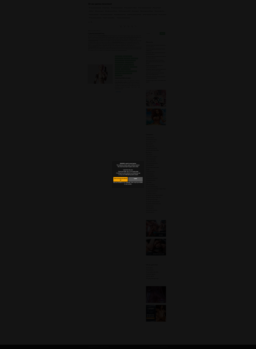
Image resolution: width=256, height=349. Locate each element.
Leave (135, 178)
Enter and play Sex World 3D (120, 179)
